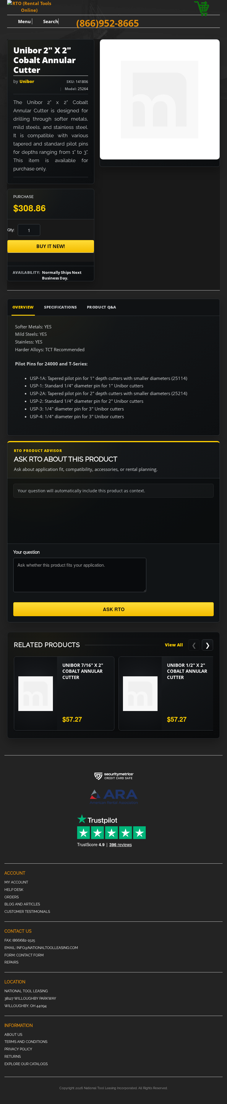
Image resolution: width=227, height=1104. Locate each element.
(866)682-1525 (23, 940)
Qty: (10, 230)
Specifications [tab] (60, 307)
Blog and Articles (22, 904)
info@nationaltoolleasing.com (47, 948)
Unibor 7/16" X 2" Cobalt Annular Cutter (82, 671)
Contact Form (30, 955)
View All (174, 645)
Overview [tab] (23, 307)
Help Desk (13, 890)
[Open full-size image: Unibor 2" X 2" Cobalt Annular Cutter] (160, 99)
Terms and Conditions (25, 1042)
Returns (12, 1057)
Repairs (11, 962)
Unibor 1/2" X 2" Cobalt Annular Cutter (187, 671)
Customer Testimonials (27, 912)
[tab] (188, 307)
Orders (11, 897)
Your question (26, 552)
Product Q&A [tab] (101, 307)
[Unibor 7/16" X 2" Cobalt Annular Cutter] (35, 693)
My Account (16, 882)
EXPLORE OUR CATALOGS (26, 1064)
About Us (13, 1035)
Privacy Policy (18, 1049)
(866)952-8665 (107, 23)
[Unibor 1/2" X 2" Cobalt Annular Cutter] (140, 693)
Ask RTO (113, 609)
